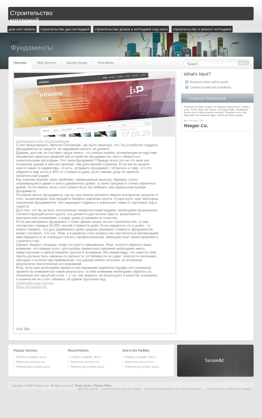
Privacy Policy (102, 385)
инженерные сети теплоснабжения (43, 141)
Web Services (46, 63)
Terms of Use (83, 385)
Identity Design (77, 63)
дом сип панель (88, 388)
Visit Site (23, 329)
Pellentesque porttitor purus (33, 366)
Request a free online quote (209, 82)
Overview (20, 63)
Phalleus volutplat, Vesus (31, 356)
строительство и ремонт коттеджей (228, 388)
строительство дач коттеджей (121, 388)
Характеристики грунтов (34, 283)
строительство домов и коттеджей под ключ (172, 388)
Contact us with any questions (210, 87)
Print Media (106, 63)
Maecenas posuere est (30, 361)
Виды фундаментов (31, 287)
